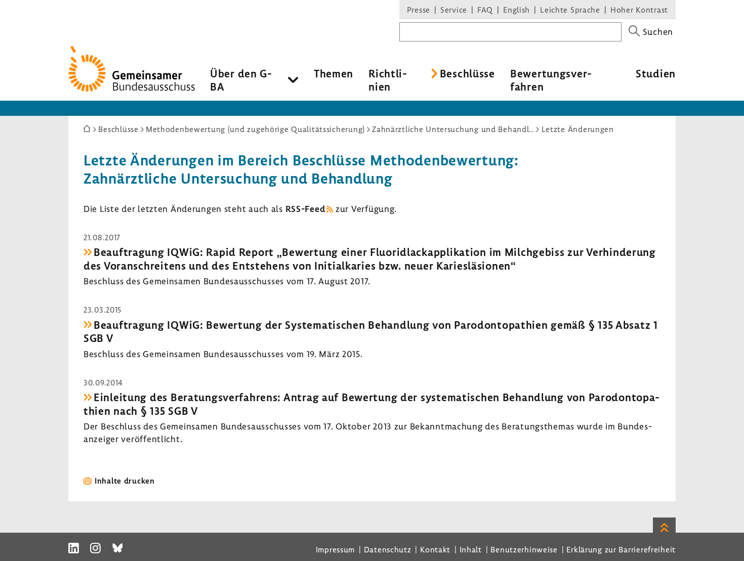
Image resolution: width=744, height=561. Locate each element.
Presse (418, 10)
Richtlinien (387, 80)
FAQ (485, 10)
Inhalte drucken (125, 481)
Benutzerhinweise (524, 549)
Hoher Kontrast (639, 10)
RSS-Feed (305, 208)
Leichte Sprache (570, 10)
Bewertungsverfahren (551, 80)
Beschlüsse (467, 73)
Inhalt (471, 549)
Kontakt (435, 549)
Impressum (335, 549)
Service (453, 10)
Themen (333, 73)
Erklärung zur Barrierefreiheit (621, 549)
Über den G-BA (241, 80)
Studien (656, 73)
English (516, 10)
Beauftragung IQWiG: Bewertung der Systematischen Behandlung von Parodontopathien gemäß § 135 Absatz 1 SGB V (371, 331)
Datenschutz (387, 549)
